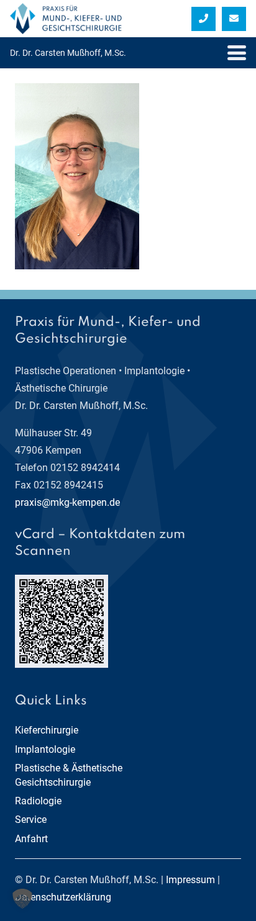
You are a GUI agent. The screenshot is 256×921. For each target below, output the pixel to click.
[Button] (203, 19)
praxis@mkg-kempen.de (67, 502)
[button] (236, 52)
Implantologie (45, 749)
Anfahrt (31, 839)
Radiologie (38, 801)
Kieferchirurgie (46, 730)
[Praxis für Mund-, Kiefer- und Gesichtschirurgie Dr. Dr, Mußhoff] (66, 18)
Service (31, 819)
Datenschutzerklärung (63, 897)
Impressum (190, 880)
